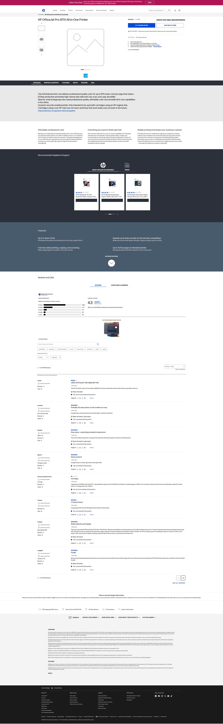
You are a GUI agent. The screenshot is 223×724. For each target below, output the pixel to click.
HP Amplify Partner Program (133, 695)
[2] (170, 137)
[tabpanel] (111, 195)
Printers (70, 10)
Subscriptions (89, 10)
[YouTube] (168, 696)
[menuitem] (55, 10)
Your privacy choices (103, 716)
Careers (43, 697)
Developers (129, 700)
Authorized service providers (105, 702)
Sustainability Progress (47, 702)
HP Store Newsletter (46, 710)
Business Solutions (101, 10)
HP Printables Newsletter (47, 712)
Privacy (80, 716)
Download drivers (102, 695)
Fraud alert (101, 706)
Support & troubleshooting (104, 697)
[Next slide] (117, 214)
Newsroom (44, 706)
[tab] (103, 166)
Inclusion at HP (45, 704)
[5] (79, 135)
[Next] (122, 47)
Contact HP (44, 695)
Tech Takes (44, 708)
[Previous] (48, 47)
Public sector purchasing (76, 704)
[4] (66, 135)
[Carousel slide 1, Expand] (85, 47)
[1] (39, 97)
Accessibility (61, 716)
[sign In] (179, 10)
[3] (161, 135)
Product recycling (51, 716)
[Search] (169, 10)
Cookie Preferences (89, 716)
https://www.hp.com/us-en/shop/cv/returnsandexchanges (185, 597)
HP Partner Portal (131, 697)
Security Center (102, 708)
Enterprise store (74, 702)
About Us (44, 693)
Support (112, 10)
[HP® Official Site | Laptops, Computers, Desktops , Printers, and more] (43, 10)
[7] (110, 137)
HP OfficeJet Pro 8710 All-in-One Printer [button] (56, 14)
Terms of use (113, 716)
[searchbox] (158, 10)
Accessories (79, 10)
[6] (45, 143)
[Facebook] (159, 696)
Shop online (73, 695)
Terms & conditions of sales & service (142, 716)
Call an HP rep (73, 697)
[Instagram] (162, 696)
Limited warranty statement (125, 716)
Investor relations (45, 700)
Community (101, 700)
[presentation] (85, 47)
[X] (165, 696)
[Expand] (85, 53)
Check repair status (103, 704)
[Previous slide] (105, 214)
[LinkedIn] (156, 696)
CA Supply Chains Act (71, 716)
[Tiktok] (171, 696)
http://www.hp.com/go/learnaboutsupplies (56, 111)
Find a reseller (73, 700)
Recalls (43, 716)
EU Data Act (164, 716)
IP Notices (156, 716)
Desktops (62, 10)
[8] (104, 143)
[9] (146, 141)
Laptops (55, 10)
